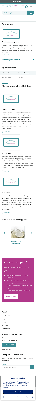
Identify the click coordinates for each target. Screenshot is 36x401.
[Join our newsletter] (26, 6)
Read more (8, 55)
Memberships (6, 316)
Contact (4, 322)
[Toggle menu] (3, 6)
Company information (11, 60)
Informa (18, 1)
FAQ (3, 319)
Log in (32, 6)
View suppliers (7, 349)
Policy (4, 364)
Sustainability (6, 329)
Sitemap (5, 325)
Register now (11, 296)
